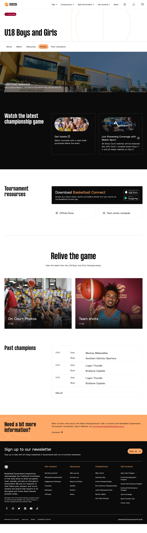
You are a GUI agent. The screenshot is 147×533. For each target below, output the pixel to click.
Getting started (51, 473)
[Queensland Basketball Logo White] (6, 466)
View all (59, 392)
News (116, 4)
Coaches (48, 486)
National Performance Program (129, 489)
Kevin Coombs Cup (128, 499)
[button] (54, 4)
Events (72, 490)
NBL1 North (99, 473)
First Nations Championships (106, 486)
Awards (72, 486)
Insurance (25, 519)
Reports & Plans (76, 481)
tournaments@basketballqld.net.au (108, 426)
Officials (48, 494)
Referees (48, 490)
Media (33, 519)
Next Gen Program (128, 473)
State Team (125, 503)
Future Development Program (128, 478)
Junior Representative (103, 490)
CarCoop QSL (100, 477)
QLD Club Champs (102, 498)
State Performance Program (131, 484)
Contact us (74, 477)
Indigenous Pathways (53, 481)
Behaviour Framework (11, 519)
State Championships (103, 481)
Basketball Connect (44, 519)
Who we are (74, 473)
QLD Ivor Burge (126, 494)
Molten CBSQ (100, 494)
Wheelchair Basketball (53, 477)
